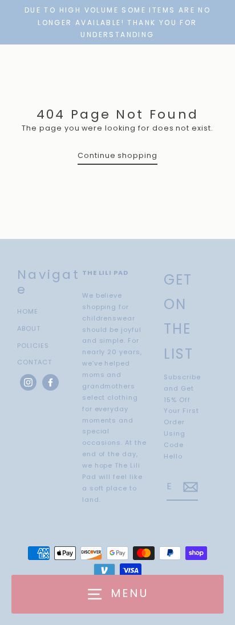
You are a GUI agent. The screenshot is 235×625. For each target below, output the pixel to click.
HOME (27, 311)
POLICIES (33, 345)
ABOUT (28, 328)
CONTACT (34, 362)
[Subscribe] (189, 487)
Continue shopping (117, 155)
